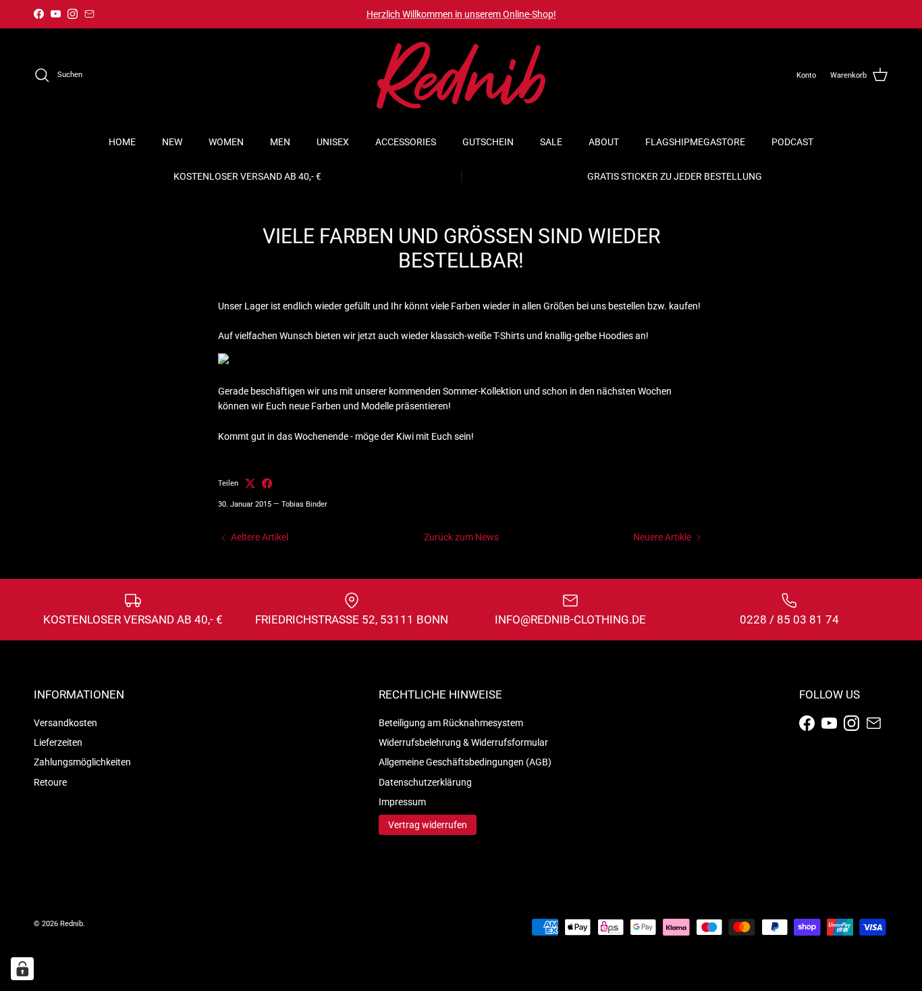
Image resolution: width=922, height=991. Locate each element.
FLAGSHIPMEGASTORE (695, 141)
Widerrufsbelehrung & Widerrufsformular (463, 742)
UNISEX (333, 141)
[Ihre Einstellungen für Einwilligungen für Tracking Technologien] (22, 968)
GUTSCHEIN (488, 141)
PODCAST (792, 141)
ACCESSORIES (405, 141)
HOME (122, 141)
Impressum (402, 801)
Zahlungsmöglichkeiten (82, 762)
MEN (280, 141)
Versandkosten (65, 722)
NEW (172, 141)
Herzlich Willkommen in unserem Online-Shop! (461, 14)
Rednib (71, 923)
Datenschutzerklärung (425, 782)
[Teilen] (267, 483)
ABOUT (604, 141)
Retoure (50, 782)
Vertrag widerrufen (427, 824)
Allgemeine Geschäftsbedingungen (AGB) (465, 762)
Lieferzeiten (58, 742)
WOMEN (226, 141)
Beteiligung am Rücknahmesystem (451, 722)
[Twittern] (250, 483)
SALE (551, 141)
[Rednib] (461, 75)
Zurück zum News (461, 537)
